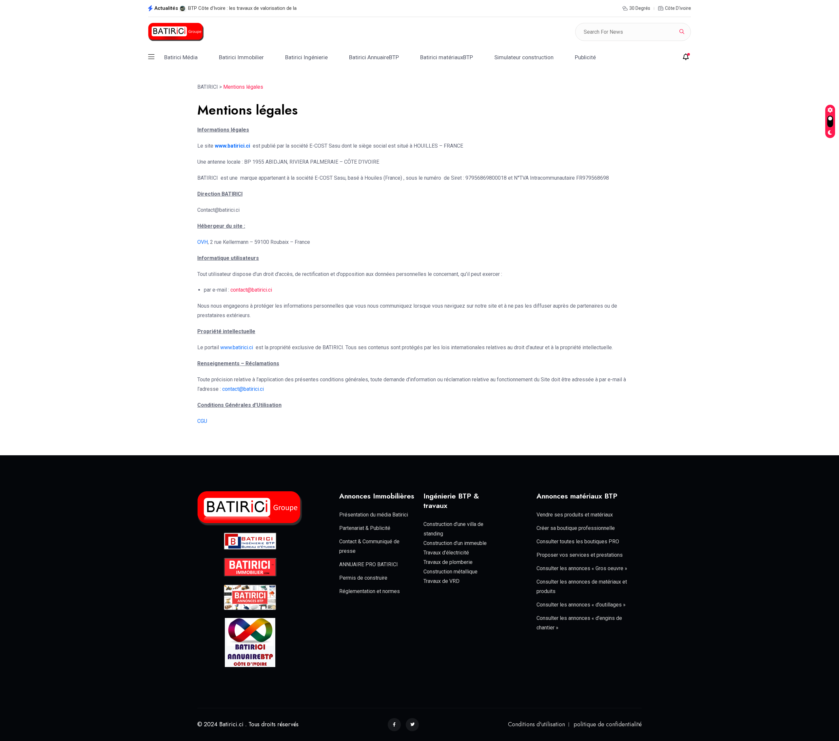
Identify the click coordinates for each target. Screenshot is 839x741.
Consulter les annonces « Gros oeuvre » (582, 568)
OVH (202, 242)
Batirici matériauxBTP (446, 57)
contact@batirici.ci (251, 290)
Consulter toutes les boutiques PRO (578, 541)
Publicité (585, 57)
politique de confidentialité (608, 724)
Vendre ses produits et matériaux (575, 515)
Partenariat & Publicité (364, 528)
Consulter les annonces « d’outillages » (581, 605)
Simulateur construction (524, 57)
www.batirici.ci (232, 146)
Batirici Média (181, 57)
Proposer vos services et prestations (580, 555)
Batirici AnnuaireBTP (374, 57)
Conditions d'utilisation (536, 724)
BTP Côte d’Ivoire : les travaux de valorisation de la (242, 8)
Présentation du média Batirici (373, 515)
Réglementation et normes (369, 591)
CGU (202, 421)
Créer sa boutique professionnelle (576, 528)
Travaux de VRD (441, 581)
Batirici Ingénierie (306, 57)
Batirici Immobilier (241, 57)
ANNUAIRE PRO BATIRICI (368, 564)
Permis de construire (363, 578)
